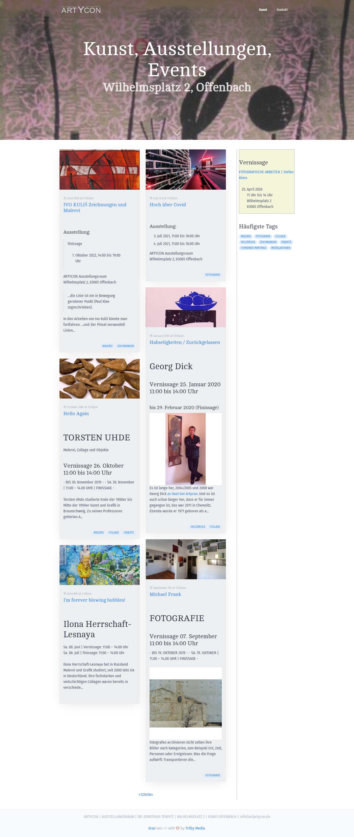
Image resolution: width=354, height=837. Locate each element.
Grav (152, 828)
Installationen (280, 248)
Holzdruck (198, 526)
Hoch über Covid (168, 204)
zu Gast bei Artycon (182, 493)
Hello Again (76, 413)
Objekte (129, 532)
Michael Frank (165, 594)
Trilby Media (195, 828)
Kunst (263, 10)
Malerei (107, 346)
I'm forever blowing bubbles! (94, 600)
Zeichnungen (125, 346)
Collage (114, 532)
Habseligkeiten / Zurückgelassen (185, 342)
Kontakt (282, 10)
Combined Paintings (253, 248)
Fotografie (212, 275)
